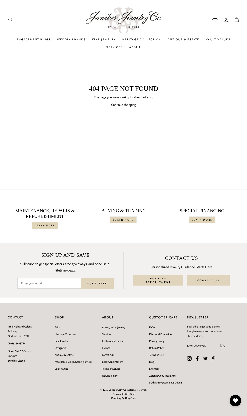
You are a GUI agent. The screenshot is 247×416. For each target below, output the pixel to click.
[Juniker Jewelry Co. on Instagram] (189, 358)
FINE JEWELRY (104, 39)
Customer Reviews (112, 340)
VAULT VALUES (218, 39)
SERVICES (114, 47)
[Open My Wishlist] (235, 400)
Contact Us (208, 280)
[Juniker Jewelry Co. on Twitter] (205, 358)
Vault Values (61, 368)
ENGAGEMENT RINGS (34, 39)
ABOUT (135, 47)
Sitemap (154, 368)
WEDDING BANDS (71, 39)
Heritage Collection (65, 334)
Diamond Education (160, 334)
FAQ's (152, 327)
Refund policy (110, 375)
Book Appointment (112, 361)
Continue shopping (123, 105)
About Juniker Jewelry (113, 327)
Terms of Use (156, 354)
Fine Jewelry (61, 340)
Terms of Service (111, 368)
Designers (60, 347)
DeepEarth (130, 398)
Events (106, 347)
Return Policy (156, 347)
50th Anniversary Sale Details (165, 382)
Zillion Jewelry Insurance (162, 375)
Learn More (45, 225)
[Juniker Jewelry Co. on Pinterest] (213, 358)
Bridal (58, 327)
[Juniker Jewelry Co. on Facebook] (197, 358)
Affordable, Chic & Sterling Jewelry (73, 361)
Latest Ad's (108, 354)
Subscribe (97, 283)
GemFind (129, 394)
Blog (151, 361)
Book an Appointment (158, 280)
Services (106, 334)
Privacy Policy (156, 340)
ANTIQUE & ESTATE (183, 39)
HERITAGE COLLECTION (141, 39)
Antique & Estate (64, 354)
